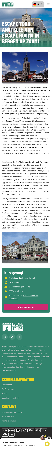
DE (38, 4)
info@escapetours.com (12, 412)
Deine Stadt (7, 384)
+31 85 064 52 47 (8, 416)
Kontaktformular (9, 421)
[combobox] (38, 4)
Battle (4, 393)
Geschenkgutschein (10, 398)
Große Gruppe (8, 389)
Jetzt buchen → (26, 307)
